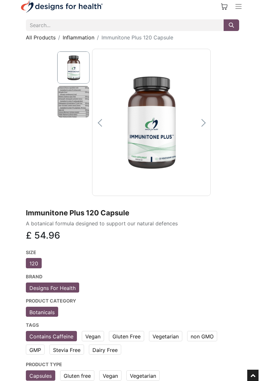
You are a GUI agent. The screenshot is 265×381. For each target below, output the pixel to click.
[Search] (231, 25)
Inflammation (78, 37)
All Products (41, 37)
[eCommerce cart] (224, 6)
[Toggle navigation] (238, 6)
